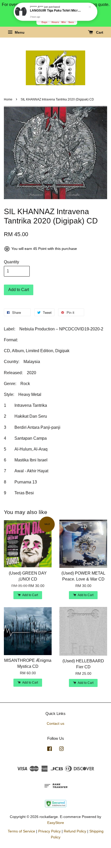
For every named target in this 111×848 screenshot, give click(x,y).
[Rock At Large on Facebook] (49, 750)
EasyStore (55, 823)
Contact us (55, 724)
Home (8, 99)
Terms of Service (21, 831)
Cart (99, 33)
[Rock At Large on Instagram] (61, 750)
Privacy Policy (49, 831)
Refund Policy (75, 831)
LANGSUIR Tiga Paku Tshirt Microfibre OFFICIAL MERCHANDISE (56, 10)
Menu (19, 33)
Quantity (11, 262)
